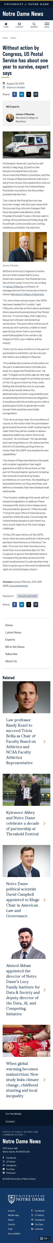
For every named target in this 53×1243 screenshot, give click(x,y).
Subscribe (11, 654)
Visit (10, 1229)
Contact (19, 27)
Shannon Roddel (16, 87)
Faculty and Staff (27, 596)
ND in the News (14, 646)
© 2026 (6, 1179)
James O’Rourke (15, 286)
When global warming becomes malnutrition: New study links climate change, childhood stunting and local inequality (22, 1079)
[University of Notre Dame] (26, 1199)
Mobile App (13, 1215)
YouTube (10, 1169)
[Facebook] (14, 94)
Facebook (11, 1158)
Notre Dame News (23, 13)
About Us (11, 661)
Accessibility (14, 1233)
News (13, 38)
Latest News (13, 632)
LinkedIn (38, 1229)
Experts (10, 639)
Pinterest (11, 1173)
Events (11, 1224)
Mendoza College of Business (27, 294)
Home (6, 27)
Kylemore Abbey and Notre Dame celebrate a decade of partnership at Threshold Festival (22, 822)
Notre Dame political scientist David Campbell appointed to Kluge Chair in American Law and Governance (22, 899)
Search (34, 27)
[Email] (35, 94)
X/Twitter (10, 1161)
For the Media (13, 1113)
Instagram (11, 1165)
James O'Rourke (25, 114)
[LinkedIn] (21, 94)
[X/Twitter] (28, 94)
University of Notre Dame (26, 4)
